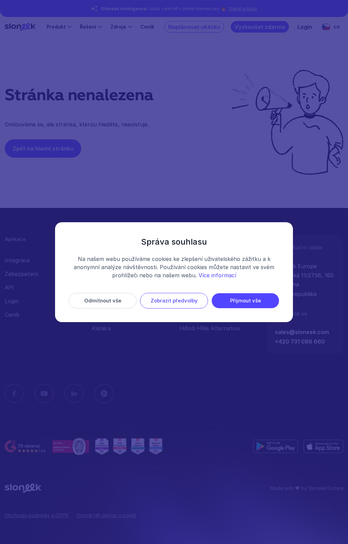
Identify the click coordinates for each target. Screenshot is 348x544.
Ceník (147, 27)
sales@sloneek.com (302, 332)
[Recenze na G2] (26, 447)
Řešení (88, 27)
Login (304, 26)
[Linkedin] (74, 393)
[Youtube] (44, 393)
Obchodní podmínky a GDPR (36, 515)
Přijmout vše (245, 300)
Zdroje (118, 27)
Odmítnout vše (102, 300)
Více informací (217, 275)
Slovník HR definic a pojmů (106, 515)
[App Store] (323, 446)
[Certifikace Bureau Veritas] (70, 446)
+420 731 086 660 (300, 341)
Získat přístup (242, 8)
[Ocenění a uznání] (128, 446)
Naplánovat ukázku (194, 26)
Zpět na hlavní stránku (43, 148)
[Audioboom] (104, 393)
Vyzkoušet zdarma (259, 26)
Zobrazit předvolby (174, 300)
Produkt (56, 27)
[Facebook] (14, 393)
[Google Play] (275, 446)
